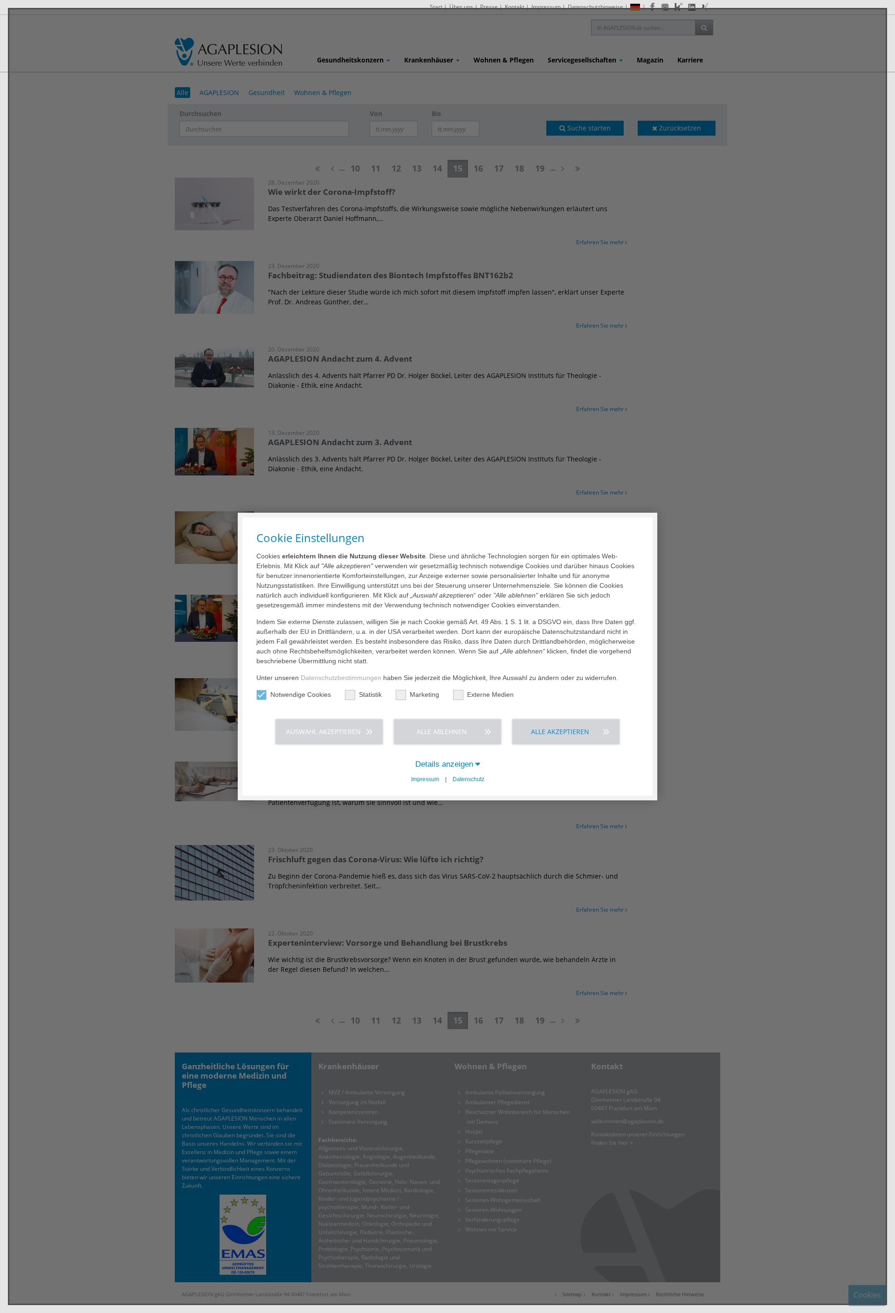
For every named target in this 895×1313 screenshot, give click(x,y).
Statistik (370, 694)
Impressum (425, 779)
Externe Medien (490, 694)
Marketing (424, 694)
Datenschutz (468, 779)
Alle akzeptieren (560, 731)
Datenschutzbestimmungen (341, 677)
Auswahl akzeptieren (323, 731)
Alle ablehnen (442, 731)
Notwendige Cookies (300, 694)
